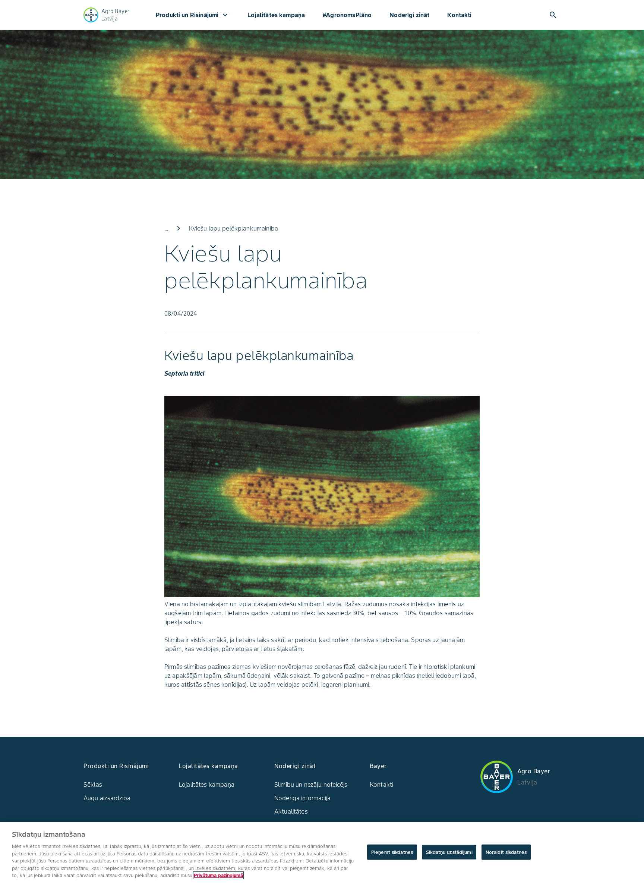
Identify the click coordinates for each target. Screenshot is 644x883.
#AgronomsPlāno (347, 15)
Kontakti (459, 15)
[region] (322, 852)
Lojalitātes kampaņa (276, 15)
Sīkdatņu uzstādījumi (449, 852)
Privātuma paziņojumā (218, 875)
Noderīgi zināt (409, 15)
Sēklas (92, 784)
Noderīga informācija (302, 798)
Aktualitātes (291, 811)
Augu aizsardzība (106, 798)
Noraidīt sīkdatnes (506, 852)
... (166, 228)
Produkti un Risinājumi (193, 14)
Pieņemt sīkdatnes (392, 852)
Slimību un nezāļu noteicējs (310, 784)
